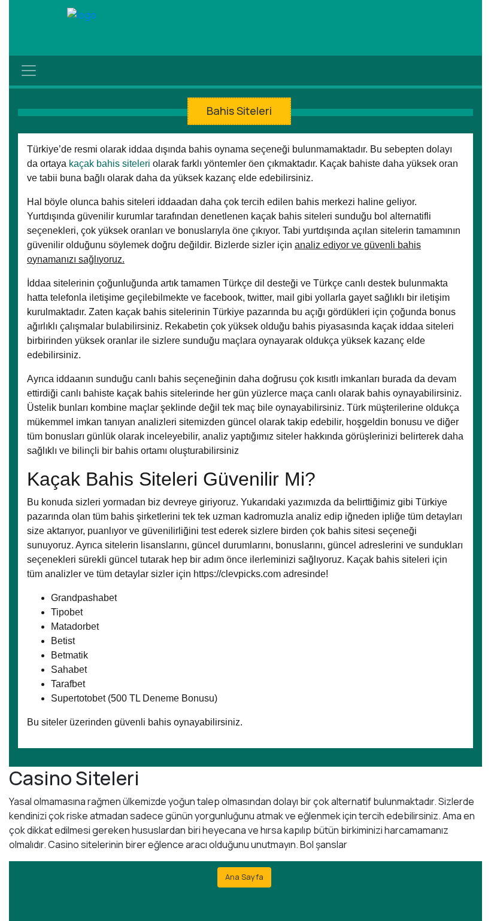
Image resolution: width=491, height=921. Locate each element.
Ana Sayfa (244, 876)
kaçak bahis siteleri (109, 163)
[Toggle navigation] (29, 71)
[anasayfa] (81, 15)
